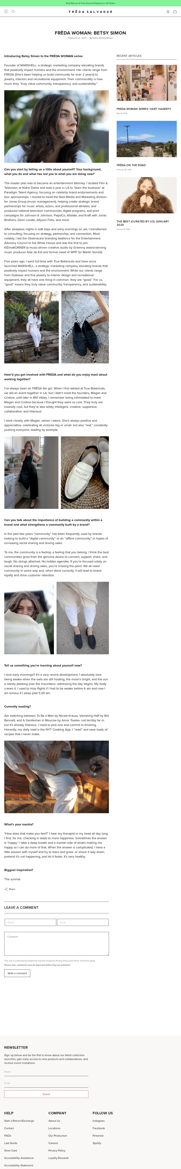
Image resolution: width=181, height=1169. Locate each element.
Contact (9, 1128)
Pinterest (98, 1136)
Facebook (99, 1128)
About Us (54, 1121)
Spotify (97, 1143)
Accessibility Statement (18, 1165)
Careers (53, 1143)
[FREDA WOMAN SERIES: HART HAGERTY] (147, 83)
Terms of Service (81, 960)
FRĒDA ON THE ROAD (131, 165)
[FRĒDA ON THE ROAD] (147, 139)
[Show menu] (6, 11)
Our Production (57, 1136)
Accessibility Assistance (19, 1158)
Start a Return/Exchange (19, 1121)
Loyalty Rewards (58, 1158)
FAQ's (7, 1136)
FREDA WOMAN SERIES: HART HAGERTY (144, 109)
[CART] (175, 11)
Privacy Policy (62, 960)
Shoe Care (10, 1150)
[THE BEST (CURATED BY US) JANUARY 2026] (147, 195)
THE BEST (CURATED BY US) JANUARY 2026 (143, 223)
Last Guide (10, 1143)
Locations (54, 1128)
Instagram (99, 1121)
